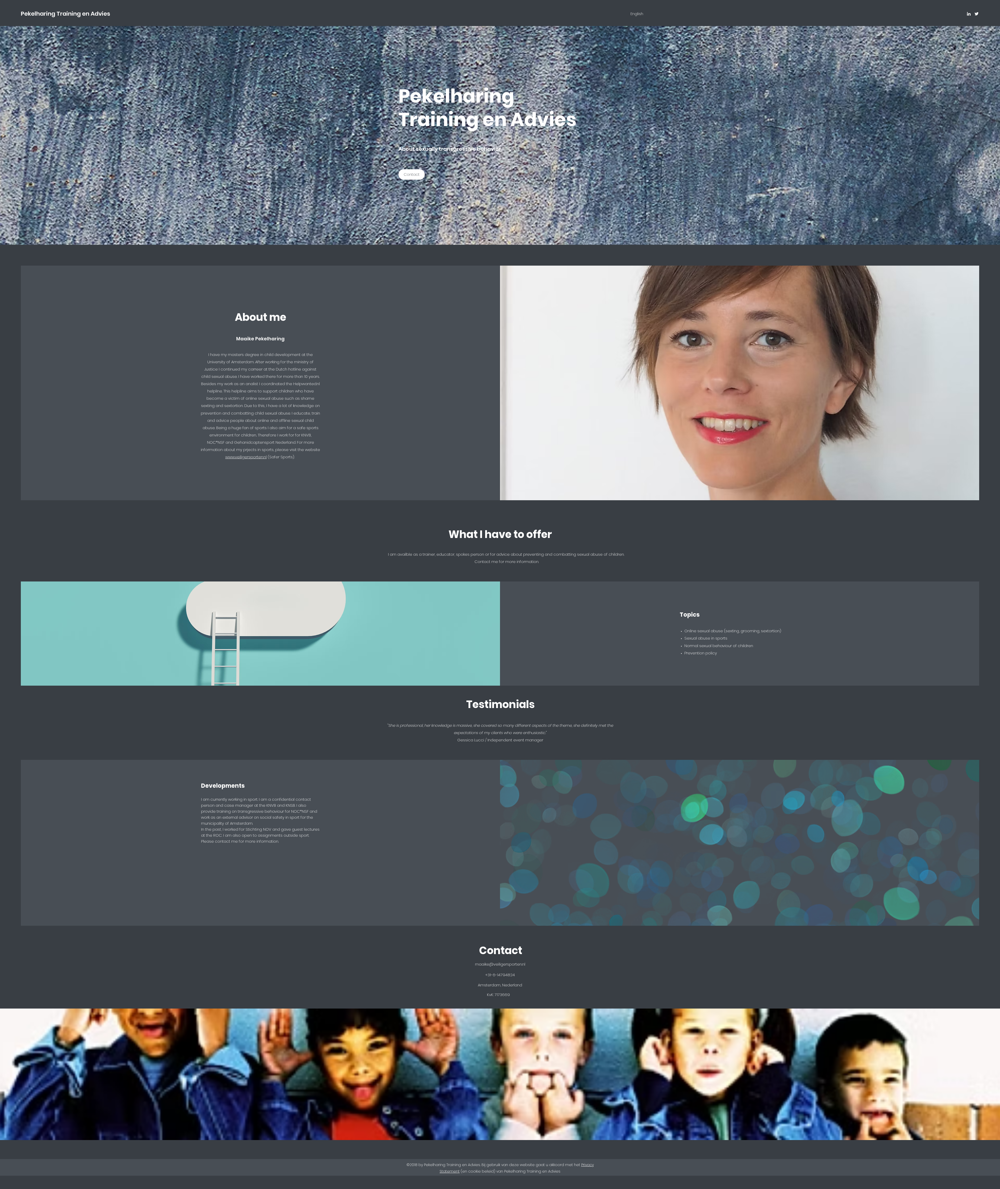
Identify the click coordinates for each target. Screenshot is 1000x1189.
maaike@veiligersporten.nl (500, 964)
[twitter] (976, 13)
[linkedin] (968, 13)
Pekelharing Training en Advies (65, 14)
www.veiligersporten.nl (246, 457)
